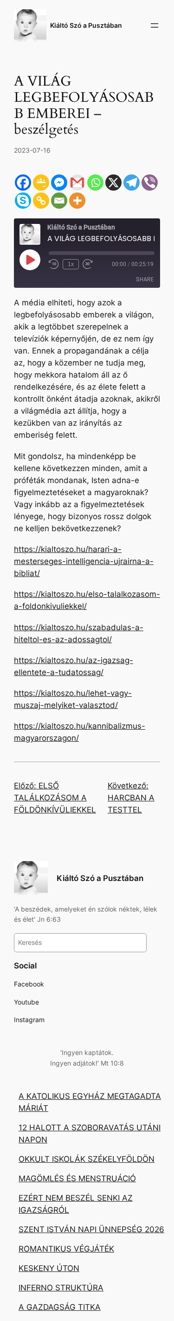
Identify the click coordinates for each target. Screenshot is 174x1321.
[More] (77, 200)
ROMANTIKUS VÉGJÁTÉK (66, 1248)
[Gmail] (77, 182)
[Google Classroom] (41, 182)
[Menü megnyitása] (154, 25)
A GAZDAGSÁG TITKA (60, 1307)
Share (145, 279)
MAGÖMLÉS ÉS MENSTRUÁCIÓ (77, 1178)
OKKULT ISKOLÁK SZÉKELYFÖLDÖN (87, 1159)
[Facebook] (23, 182)
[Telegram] (131, 182)
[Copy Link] (41, 200)
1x (71, 264)
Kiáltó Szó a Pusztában (86, 25)
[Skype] (23, 200)
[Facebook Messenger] (59, 182)
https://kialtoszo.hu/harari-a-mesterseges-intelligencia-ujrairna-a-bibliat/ (84, 561)
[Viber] (150, 182)
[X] (113, 182)
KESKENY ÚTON (49, 1268)
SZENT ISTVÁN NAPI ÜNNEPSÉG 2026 (91, 1229)
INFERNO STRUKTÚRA (61, 1287)
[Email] (59, 200)
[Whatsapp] (95, 182)
